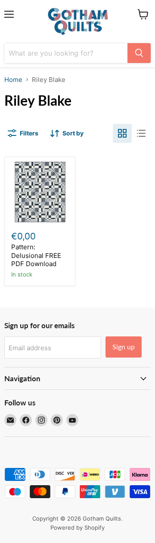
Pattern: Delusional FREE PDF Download (36, 255)
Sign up (123, 346)
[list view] (141, 133)
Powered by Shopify (77, 527)
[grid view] (122, 133)
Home (13, 79)
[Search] (139, 53)
